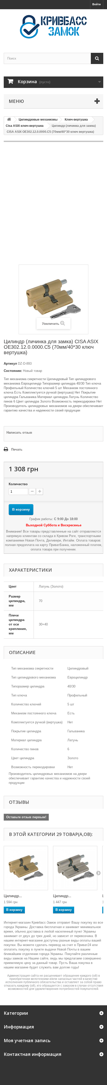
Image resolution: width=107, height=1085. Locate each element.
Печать (16, 449)
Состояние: (13, 371)
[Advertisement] (53, 203)
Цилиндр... (13, 896)
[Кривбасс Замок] (53, 26)
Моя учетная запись (27, 1040)
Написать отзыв (19, 432)
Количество (18, 484)
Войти (96, 4)
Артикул (10, 363)
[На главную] (9, 120)
